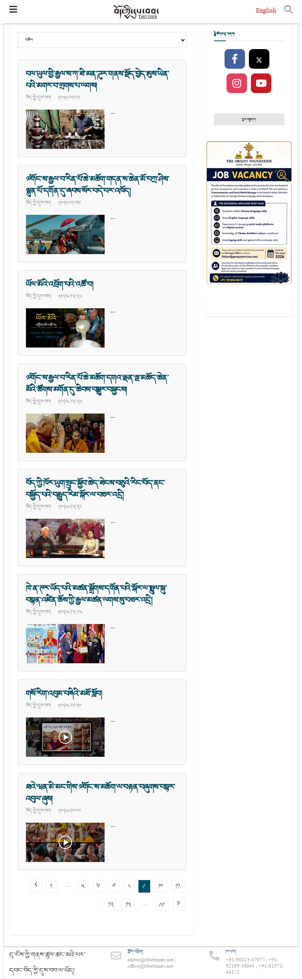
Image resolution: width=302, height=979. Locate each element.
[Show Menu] (13, 12)
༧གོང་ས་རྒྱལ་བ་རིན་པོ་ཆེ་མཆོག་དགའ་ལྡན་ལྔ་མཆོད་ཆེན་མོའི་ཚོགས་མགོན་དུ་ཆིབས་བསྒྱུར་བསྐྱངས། (97, 383)
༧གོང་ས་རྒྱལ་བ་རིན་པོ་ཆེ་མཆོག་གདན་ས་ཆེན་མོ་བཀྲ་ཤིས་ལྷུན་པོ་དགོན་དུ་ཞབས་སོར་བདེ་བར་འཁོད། (97, 185)
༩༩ (162, 904)
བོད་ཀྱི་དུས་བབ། (38, 97)
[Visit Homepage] (136, 12)
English (266, 11)
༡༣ (128, 904)
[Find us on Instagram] (236, 83)
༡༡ (177, 886)
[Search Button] (288, 12)
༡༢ (110, 904)
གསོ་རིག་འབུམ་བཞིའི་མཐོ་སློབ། (64, 693)
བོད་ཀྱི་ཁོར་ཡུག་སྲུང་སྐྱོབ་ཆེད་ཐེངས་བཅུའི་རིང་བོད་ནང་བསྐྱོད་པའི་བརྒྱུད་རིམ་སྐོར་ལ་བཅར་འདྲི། (95, 489)
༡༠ (160, 886)
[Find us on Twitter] (259, 59)
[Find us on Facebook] (235, 59)
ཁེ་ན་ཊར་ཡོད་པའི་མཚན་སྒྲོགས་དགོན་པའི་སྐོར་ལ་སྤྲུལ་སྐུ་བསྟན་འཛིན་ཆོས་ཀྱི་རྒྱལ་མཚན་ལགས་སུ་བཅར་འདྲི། (96, 594)
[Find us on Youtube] (261, 83)
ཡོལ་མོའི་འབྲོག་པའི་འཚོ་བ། (59, 284)
